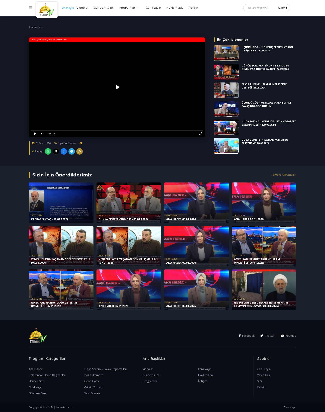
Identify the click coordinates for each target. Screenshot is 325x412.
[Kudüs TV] (47, 8)
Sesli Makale (92, 393)
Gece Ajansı (91, 381)
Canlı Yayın (153, 7)
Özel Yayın (35, 387)
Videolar (82, 7)
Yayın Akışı (263, 375)
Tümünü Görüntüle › (283, 174)
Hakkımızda (174, 7)
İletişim (194, 7)
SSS (259, 381)
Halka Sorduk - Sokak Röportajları (105, 369)
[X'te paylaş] (56, 151)
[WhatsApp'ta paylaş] (48, 151)
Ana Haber (36, 369)
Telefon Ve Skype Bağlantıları (47, 375)
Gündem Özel (104, 7)
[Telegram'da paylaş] (71, 151)
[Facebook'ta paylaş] (64, 151)
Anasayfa (68, 8)
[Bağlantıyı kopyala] (79, 151)
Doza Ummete (93, 375)
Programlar (127, 7)
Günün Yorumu (93, 387)
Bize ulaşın (290, 407)
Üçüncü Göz (36, 381)
